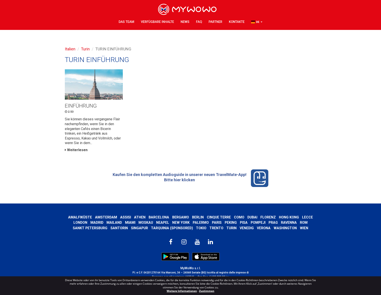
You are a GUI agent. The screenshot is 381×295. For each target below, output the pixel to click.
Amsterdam (106, 217)
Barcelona (159, 217)
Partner (215, 22)
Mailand (114, 222)
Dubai (252, 217)
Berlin (198, 217)
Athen (140, 217)
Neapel (162, 222)
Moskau (145, 222)
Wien (304, 228)
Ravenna (289, 222)
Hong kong (289, 217)
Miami (130, 222)
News (185, 22)
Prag (273, 222)
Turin (85, 49)
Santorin (119, 228)
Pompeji (258, 222)
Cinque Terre (219, 217)
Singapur (139, 228)
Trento (216, 228)
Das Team (126, 22)
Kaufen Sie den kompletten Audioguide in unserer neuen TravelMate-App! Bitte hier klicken (180, 177)
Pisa (244, 222)
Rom (304, 222)
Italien (70, 49)
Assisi (125, 217)
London (80, 222)
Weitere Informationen (182, 291)
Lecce (307, 217)
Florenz (268, 217)
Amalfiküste (80, 217)
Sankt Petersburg (90, 228)
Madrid (96, 222)
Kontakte (237, 22)
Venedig (247, 228)
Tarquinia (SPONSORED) (172, 228)
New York (181, 222)
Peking (231, 222)
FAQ (199, 22)
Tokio (201, 228)
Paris (217, 222)
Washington (285, 228)
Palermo (201, 222)
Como (239, 217)
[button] (257, 22)
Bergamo (180, 217)
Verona (264, 228)
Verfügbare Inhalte (157, 22)
